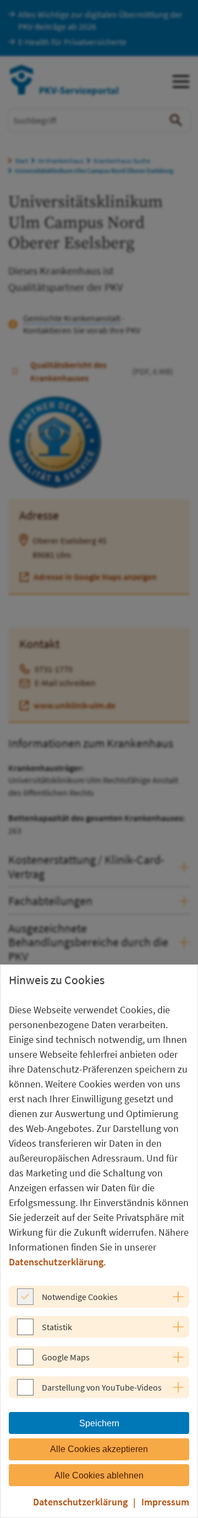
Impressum (165, 1501)
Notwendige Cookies (80, 1296)
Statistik (57, 1326)
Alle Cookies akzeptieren (99, 1449)
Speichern (99, 1423)
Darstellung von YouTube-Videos (102, 1387)
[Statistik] (25, 1331)
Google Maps (66, 1357)
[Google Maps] (25, 1362)
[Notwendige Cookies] (25, 1301)
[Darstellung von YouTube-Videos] (25, 1392)
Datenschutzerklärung (56, 1261)
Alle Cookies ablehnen (99, 1475)
